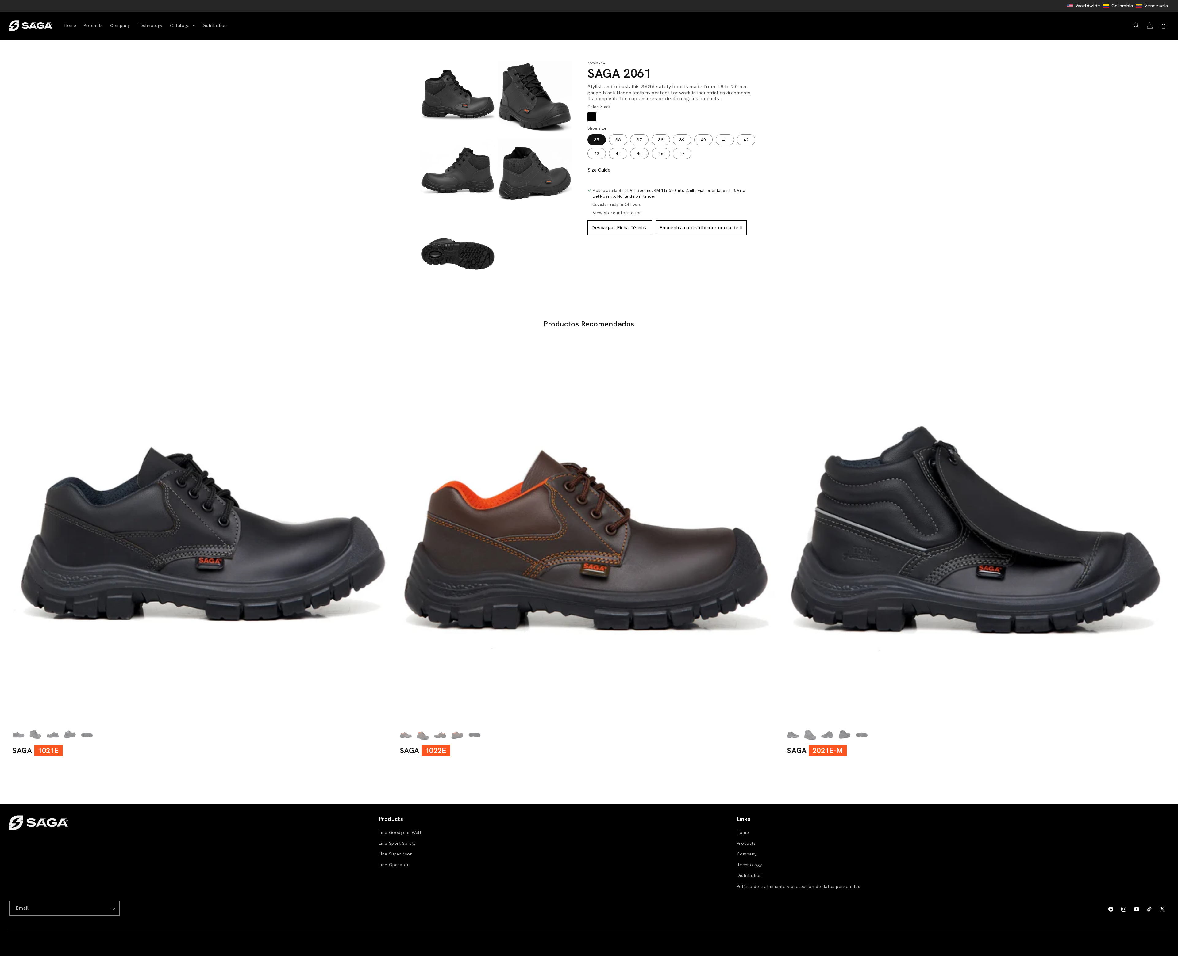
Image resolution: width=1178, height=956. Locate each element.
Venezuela (1156, 5)
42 (746, 139)
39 (682, 139)
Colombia (1122, 5)
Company (747, 854)
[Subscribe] (112, 908)
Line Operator (394, 864)
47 (682, 153)
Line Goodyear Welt (400, 832)
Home (743, 832)
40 (703, 139)
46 (661, 153)
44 (618, 153)
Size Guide (598, 170)
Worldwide (1088, 5)
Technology (749, 864)
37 (639, 139)
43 (596, 153)
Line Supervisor (395, 854)
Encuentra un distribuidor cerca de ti (701, 227)
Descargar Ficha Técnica (619, 227)
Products (746, 843)
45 (639, 153)
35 (596, 139)
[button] (182, 25)
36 (618, 139)
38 (661, 139)
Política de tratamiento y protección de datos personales (798, 886)
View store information (617, 212)
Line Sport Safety (397, 843)
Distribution (749, 875)
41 (725, 139)
